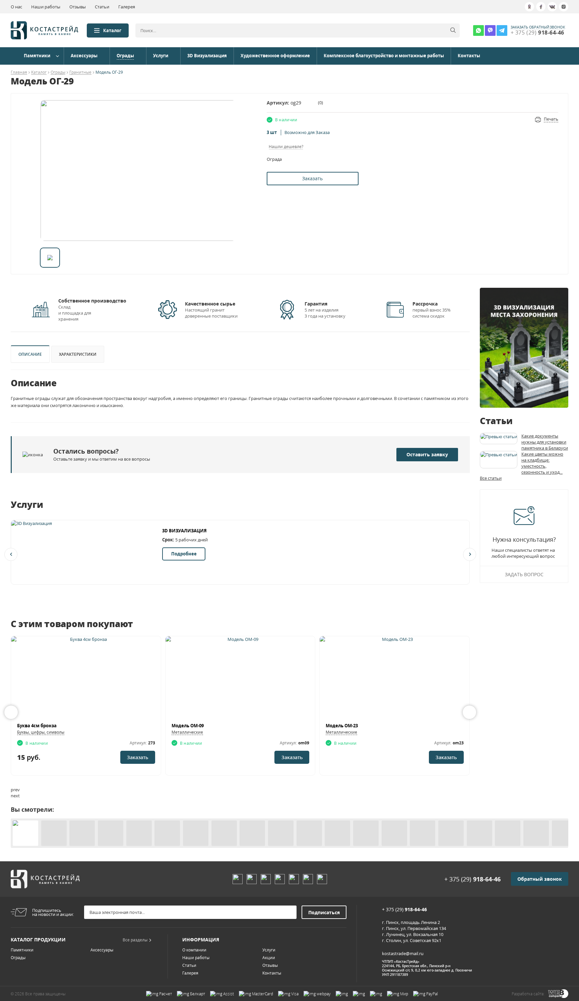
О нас (16, 7)
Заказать (312, 178)
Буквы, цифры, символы (40, 732)
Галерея (126, 7)
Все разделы (135, 940)
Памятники (37, 56)
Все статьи (491, 478)
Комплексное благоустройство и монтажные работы (384, 56)
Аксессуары (84, 56)
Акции (268, 957)
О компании (194, 950)
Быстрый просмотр (86, 679)
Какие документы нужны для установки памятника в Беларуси (544, 442)
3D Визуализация (207, 56)
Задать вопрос (524, 574)
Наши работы (45, 7)
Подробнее (184, 554)
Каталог (112, 30)
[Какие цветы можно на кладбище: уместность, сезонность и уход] (498, 459)
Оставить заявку (427, 454)
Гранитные (80, 72)
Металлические (187, 732)
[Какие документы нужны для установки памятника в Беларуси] (498, 438)
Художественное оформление (275, 56)
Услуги (160, 56)
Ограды (125, 56)
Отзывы (77, 7)
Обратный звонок (539, 879)
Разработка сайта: (528, 994)
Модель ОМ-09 (188, 726)
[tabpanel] (138, 170)
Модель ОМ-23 (342, 726)
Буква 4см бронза (37, 726)
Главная (19, 72)
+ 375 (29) (472, 879)
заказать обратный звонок (538, 27)
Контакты (469, 56)
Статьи (102, 7)
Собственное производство (92, 300)
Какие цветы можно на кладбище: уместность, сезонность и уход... (542, 463)
